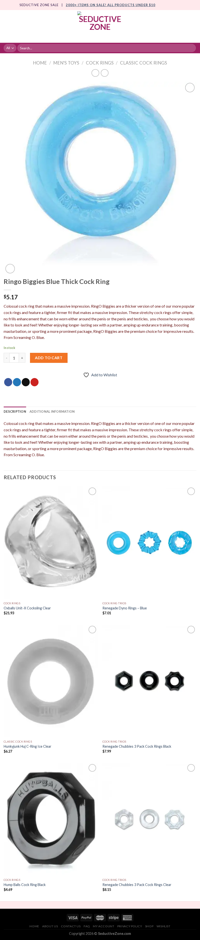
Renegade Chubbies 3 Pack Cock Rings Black (136, 746)
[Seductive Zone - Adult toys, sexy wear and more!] (100, 26)
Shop (149, 926)
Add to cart (48, 357)
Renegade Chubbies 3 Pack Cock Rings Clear (136, 885)
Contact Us (71, 926)
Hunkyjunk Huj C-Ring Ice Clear (27, 746)
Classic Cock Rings (143, 62)
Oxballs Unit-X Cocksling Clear (27, 608)
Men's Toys (66, 62)
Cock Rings (100, 62)
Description (15, 411)
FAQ (87, 926)
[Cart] (193, 26)
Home (40, 62)
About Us (50, 926)
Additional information (52, 411)
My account (103, 926)
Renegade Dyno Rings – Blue (124, 608)
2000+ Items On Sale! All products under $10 (110, 5)
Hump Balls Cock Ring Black (25, 885)
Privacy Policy (129, 926)
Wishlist (163, 926)
